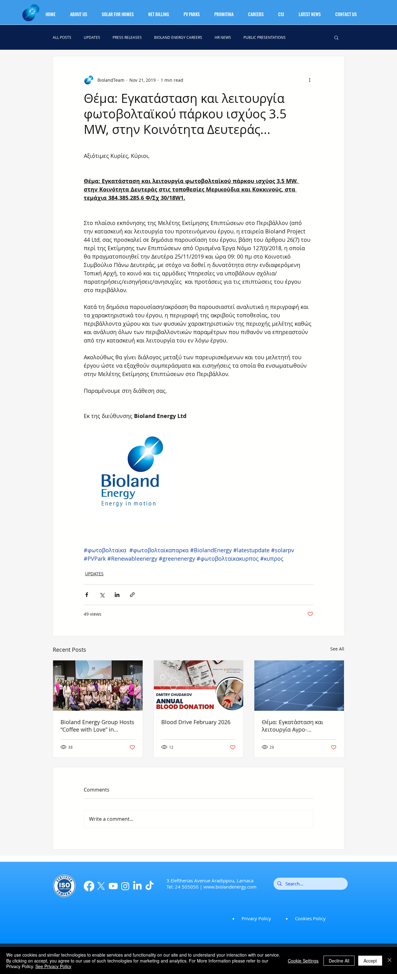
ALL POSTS (62, 37)
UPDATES (92, 37)
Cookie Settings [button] (303, 961)
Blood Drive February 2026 (195, 722)
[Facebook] (89, 886)
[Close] (389, 960)
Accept (370, 961)
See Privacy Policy (53, 966)
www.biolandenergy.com (229, 887)
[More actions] (309, 80)
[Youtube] (113, 886)
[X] (101, 886)
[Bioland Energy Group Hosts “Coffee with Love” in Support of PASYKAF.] (98, 685)
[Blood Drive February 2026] (198, 685)
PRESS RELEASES (127, 37)
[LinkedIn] (137, 886)
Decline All (339, 961)
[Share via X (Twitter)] (102, 595)
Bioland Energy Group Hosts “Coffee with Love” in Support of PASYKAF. (97, 725)
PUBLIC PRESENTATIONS (264, 37)
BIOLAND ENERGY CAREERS (178, 37)
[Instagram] (125, 886)
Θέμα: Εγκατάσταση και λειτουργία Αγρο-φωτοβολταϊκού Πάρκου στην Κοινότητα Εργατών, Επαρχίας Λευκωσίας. (295, 725)
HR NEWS (223, 37)
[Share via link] (132, 595)
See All (337, 649)
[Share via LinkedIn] (117, 595)
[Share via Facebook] (87, 595)
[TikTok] (149, 886)
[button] (82, 11)
